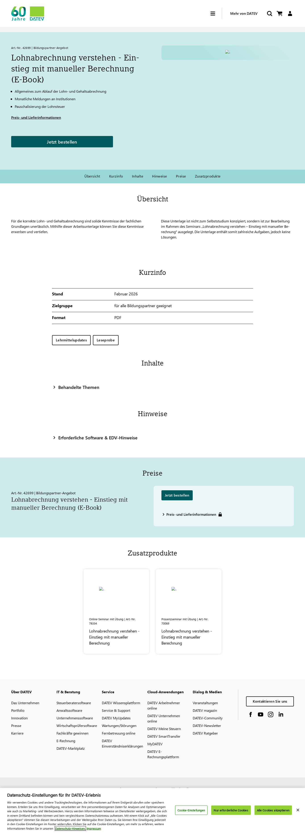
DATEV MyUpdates (116, 718)
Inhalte (137, 176)
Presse (16, 725)
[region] (152, 810)
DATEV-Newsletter (207, 725)
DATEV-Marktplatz (70, 748)
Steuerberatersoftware (73, 702)
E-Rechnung (65, 740)
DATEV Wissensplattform (121, 702)
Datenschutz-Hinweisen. (70, 828)
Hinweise (159, 176)
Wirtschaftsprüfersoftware (76, 725)
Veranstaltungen (205, 702)
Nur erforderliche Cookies (231, 810)
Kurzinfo (116, 176)
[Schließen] (298, 810)
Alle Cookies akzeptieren (273, 810)
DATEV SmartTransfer (163, 736)
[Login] (290, 13)
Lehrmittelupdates (71, 340)
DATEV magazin (205, 710)
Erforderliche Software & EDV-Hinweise (98, 437)
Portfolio (17, 710)
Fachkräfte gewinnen (72, 733)
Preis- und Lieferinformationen (36, 117)
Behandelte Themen (78, 387)
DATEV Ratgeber (205, 733)
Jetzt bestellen (62, 141)
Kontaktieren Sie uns (270, 701)
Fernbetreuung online (118, 733)
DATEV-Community (208, 718)
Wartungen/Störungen (119, 725)
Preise (181, 176)
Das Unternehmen (25, 702)
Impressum (94, 828)
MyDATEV (155, 743)
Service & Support (116, 710)
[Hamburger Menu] (216, 13)
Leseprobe (106, 340)
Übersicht (92, 176)
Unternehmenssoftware (74, 718)
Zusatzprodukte (208, 176)
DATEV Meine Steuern (164, 728)
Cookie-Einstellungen (191, 810)
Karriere (17, 733)
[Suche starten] (269, 13)
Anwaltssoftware (69, 710)
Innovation (19, 718)
